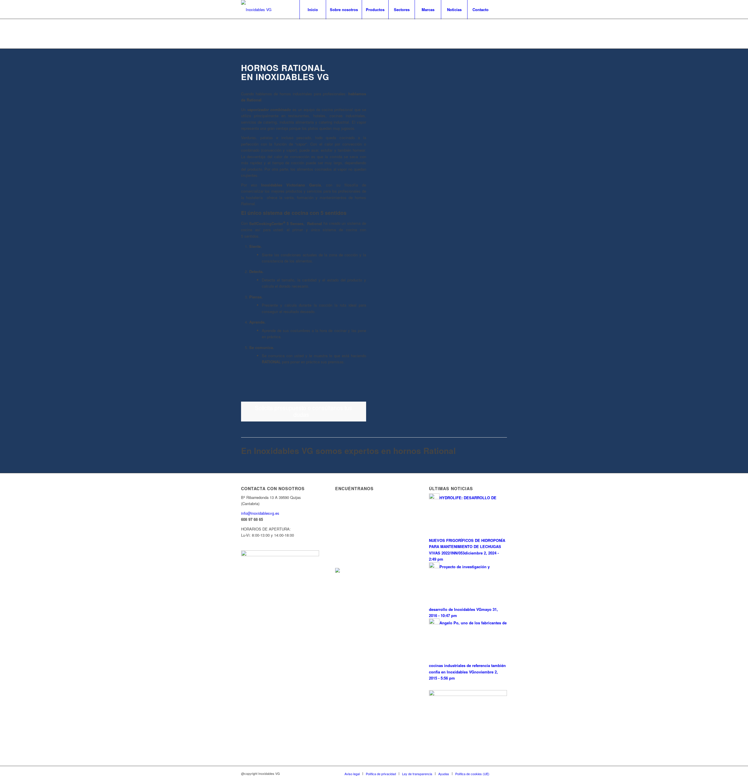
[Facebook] (502, 9)
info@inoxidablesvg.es (260, 513)
